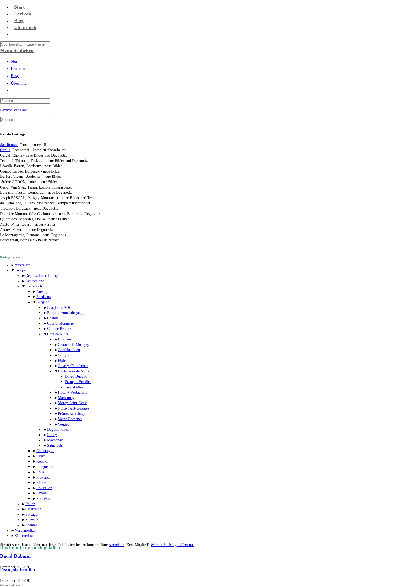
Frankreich (33, 286)
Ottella (5, 150)
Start (14, 61)
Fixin (62, 361)
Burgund (43, 302)
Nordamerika (25, 530)
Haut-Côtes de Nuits (73, 371)
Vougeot (64, 424)
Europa (20, 270)
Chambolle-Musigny (73, 345)
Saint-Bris (55, 445)
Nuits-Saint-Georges (73, 408)
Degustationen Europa (42, 276)
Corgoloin (65, 355)
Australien (22, 265)
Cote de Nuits (57, 334)
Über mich (20, 83)
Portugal (31, 515)
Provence (43, 477)
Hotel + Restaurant (72, 392)
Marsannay (66, 398)
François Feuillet (78, 382)
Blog (15, 76)
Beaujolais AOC (59, 308)
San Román (9, 145)
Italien (30, 504)
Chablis (52, 318)
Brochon (64, 339)
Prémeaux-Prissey (71, 413)
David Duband (76, 376)
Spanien (31, 525)
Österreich (33, 509)
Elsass (40, 456)
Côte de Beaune (59, 329)
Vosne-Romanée (70, 419)
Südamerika (24, 536)
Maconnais (55, 440)
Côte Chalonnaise (60, 323)
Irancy (52, 435)
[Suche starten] (53, 102)
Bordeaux (43, 297)
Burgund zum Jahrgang (65, 313)
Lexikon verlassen (14, 110)
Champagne (45, 451)
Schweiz (31, 520)
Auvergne (43, 292)
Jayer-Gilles (74, 387)
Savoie (41, 493)
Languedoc (44, 467)
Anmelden (116, 545)
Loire (40, 472)
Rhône (41, 483)
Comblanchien (69, 350)
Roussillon (44, 488)
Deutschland (34, 281)
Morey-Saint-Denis (72, 403)
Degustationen (58, 429)
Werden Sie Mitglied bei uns (172, 545)
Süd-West (43, 499)
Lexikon (18, 68)
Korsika (42, 461)
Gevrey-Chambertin (73, 366)
